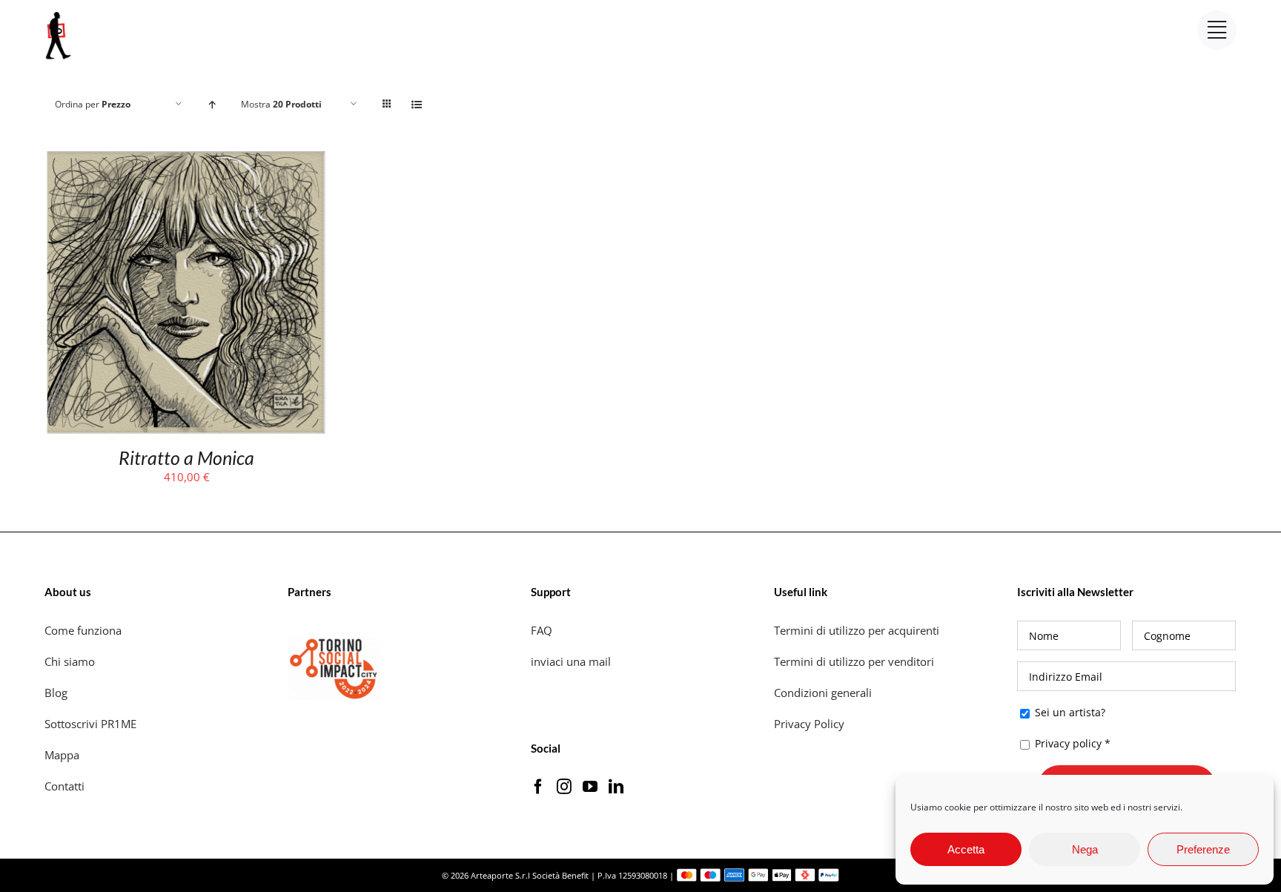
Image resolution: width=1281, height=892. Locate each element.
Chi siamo (71, 661)
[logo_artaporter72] (59, 13)
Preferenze (1203, 849)
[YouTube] (590, 786)
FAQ (541, 630)
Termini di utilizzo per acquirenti (856, 630)
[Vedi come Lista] (416, 104)
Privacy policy (1068, 743)
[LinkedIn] (616, 786)
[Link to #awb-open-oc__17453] (1217, 30)
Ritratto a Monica (186, 457)
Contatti (64, 786)
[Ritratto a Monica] (186, 160)
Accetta (965, 849)
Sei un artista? (1068, 712)
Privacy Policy (810, 723)
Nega (1085, 849)
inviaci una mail (571, 661)
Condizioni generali (823, 692)
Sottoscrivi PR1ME (90, 723)
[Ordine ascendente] (211, 104)
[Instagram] (564, 786)
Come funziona (84, 630)
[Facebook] (538, 786)
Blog (55, 692)
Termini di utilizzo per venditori (854, 661)
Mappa (61, 754)
